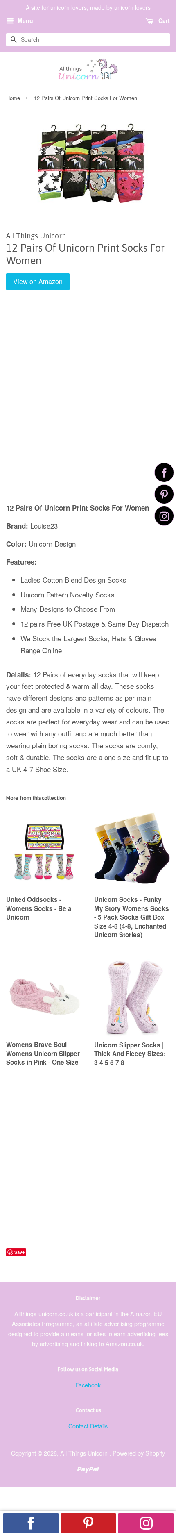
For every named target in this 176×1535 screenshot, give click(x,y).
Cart (163, 20)
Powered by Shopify (139, 1453)
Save (19, 1252)
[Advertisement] (88, 402)
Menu (24, 20)
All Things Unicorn (84, 1453)
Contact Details (88, 1425)
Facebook (88, 1385)
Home (13, 98)
